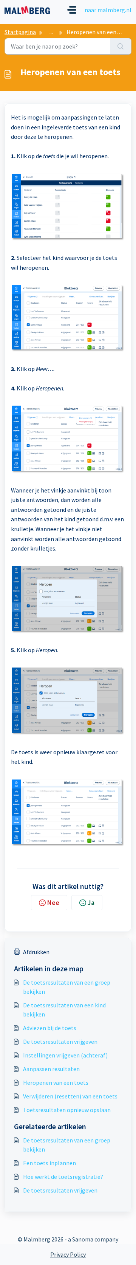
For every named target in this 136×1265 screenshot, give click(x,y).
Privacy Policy (68, 1254)
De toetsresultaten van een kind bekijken (64, 1009)
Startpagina (20, 32)
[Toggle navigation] (71, 10)
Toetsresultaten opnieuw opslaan (67, 1110)
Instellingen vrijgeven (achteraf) (65, 1055)
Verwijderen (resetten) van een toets (70, 1096)
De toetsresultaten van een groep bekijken (66, 987)
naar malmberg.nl (108, 10)
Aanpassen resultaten (51, 1069)
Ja (91, 902)
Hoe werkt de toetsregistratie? (63, 1176)
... (51, 32)
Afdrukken (36, 952)
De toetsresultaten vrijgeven (60, 1041)
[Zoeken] (120, 46)
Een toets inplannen (49, 1163)
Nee (53, 902)
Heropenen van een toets (55, 1082)
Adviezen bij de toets (49, 1028)
